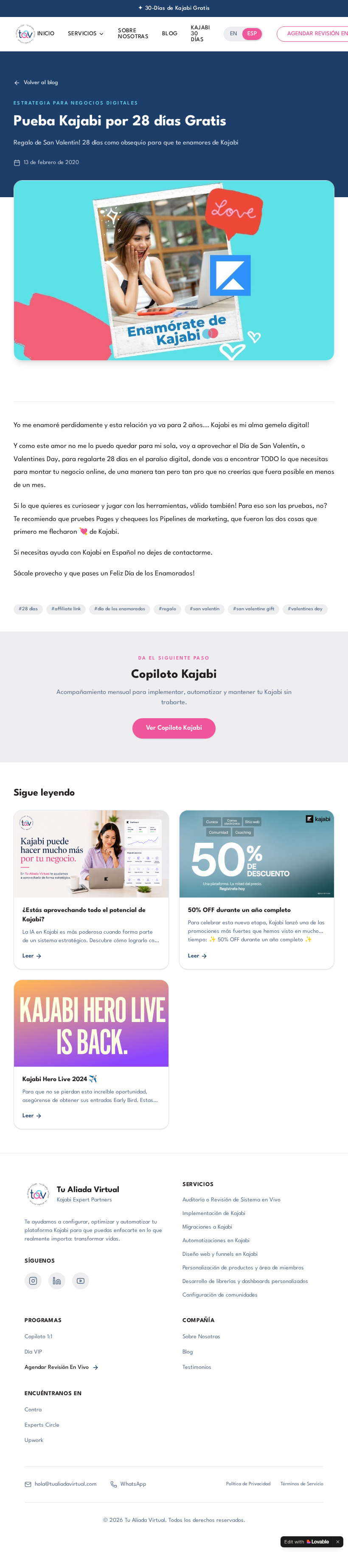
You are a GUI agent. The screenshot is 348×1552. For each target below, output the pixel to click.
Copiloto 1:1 (38, 1337)
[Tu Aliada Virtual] (25, 34)
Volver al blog (41, 82)
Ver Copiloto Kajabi (174, 728)
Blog (187, 1352)
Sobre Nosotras (201, 1337)
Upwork (34, 1440)
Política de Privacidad (248, 1484)
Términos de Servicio (302, 1484)
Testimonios (196, 1367)
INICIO (45, 34)
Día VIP (33, 1352)
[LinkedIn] (56, 1280)
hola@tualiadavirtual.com (66, 1484)
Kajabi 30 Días (200, 33)
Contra (33, 1410)
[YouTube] (80, 1280)
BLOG (169, 34)
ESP (252, 34)
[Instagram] (33, 1280)
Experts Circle (42, 1425)
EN (233, 34)
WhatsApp (133, 1484)
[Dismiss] (338, 1542)
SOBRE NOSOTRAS (133, 34)
